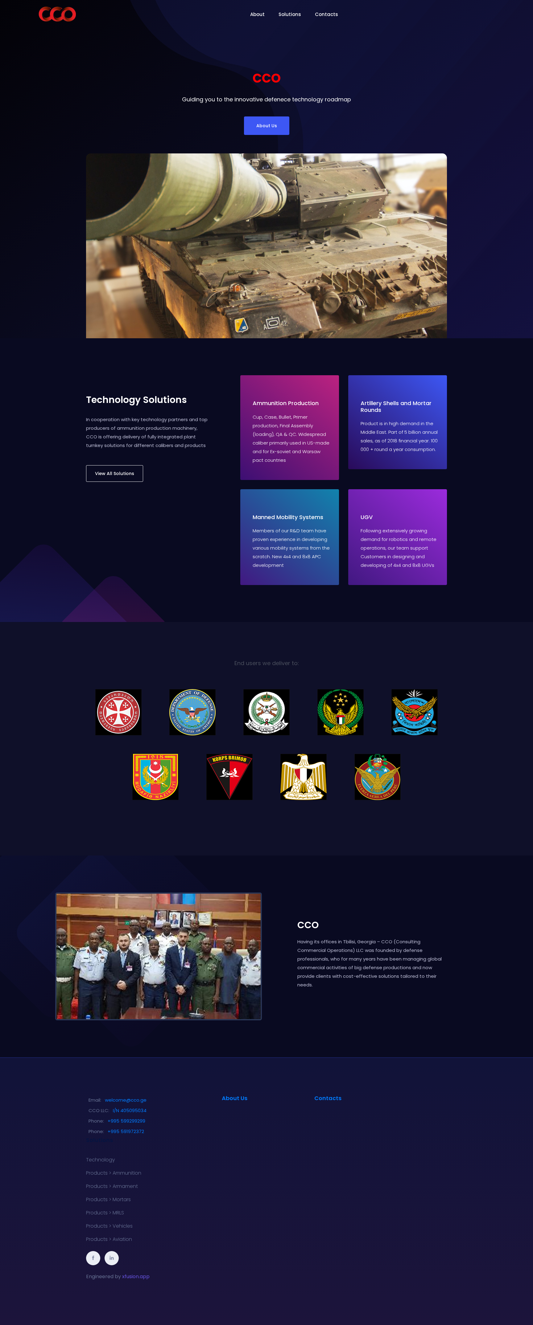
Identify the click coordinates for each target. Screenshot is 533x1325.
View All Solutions (114, 473)
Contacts (326, 14)
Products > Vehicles (109, 1226)
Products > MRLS (105, 1213)
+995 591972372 (126, 1131)
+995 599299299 (126, 1121)
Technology (100, 1160)
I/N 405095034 (130, 1110)
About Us (266, 126)
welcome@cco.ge (126, 1100)
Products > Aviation (109, 1239)
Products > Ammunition (113, 1173)
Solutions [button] (290, 14)
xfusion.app (136, 1276)
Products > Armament (112, 1186)
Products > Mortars (108, 1200)
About (257, 14)
